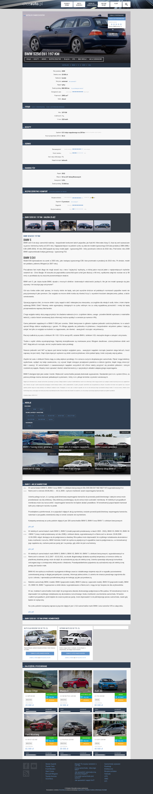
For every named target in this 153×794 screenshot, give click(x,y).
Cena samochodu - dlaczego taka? (85, 769)
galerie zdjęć (103, 4)
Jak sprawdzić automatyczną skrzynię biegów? (85, 773)
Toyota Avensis (51, 776)
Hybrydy (107, 774)
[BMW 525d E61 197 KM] (33, 230)
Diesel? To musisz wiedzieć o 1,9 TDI (86, 765)
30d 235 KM (30, 419)
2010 (41, 409)
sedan (29, 426)
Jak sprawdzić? (72, 81)
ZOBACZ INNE (33, 657)
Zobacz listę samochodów (40, 653)
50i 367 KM (51, 416)
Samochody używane (112, 764)
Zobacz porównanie (117, 15)
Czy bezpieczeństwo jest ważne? (58, 191)
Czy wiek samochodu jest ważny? (84, 777)
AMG (106, 779)
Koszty (36, 59)
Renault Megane (51, 774)
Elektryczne (108, 769)
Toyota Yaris (50, 766)
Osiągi (28, 59)
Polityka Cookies (90, 790)
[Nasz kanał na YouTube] (33, 769)
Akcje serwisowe (95, 59)
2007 (27, 409)
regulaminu (81, 790)
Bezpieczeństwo (55, 59)
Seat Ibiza (49, 779)
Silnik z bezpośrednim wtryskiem (55, 107)
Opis (73, 59)
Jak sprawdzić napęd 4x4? (84, 780)
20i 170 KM (30, 416)
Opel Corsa (49, 771)
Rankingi (107, 766)
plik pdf (31, 527)
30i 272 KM (41, 416)
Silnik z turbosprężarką (38, 107)
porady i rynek (67, 4)
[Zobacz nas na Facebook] (26, 769)
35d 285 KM (41, 419)
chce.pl (32, 3)
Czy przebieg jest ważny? (77, 88)
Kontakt (104, 790)
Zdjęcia (67, 59)
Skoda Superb (50, 764)
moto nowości (79, 4)
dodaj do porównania (116, 18)
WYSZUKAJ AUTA (45, 657)
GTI (105, 781)
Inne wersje (82, 59)
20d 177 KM (71, 416)
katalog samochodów (92, 4)
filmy (116, 3)
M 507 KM (61, 416)
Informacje (98, 790)
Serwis (44, 59)
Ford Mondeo (50, 769)
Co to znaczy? (74, 201)
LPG (106, 776)
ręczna (51, 419)
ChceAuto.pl (62, 790)
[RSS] (26, 776)
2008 (34, 409)
